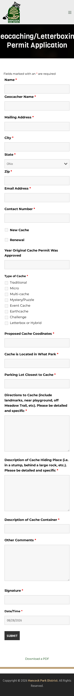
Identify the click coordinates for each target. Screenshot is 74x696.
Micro (14, 288)
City (8, 138)
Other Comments (20, 540)
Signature (13, 591)
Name (10, 80)
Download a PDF (37, 659)
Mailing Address (19, 117)
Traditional (18, 282)
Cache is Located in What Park (31, 354)
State (10, 155)
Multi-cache (19, 294)
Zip (8, 172)
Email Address (17, 188)
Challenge (18, 317)
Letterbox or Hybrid (25, 323)
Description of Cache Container (31, 520)
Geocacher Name (20, 97)
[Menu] (69, 12)
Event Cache (20, 305)
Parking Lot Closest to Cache (30, 375)
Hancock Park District (43, 680)
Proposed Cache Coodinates (29, 334)
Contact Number (19, 209)
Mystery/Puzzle (22, 300)
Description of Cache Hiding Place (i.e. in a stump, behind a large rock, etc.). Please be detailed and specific (36, 465)
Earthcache (19, 311)
